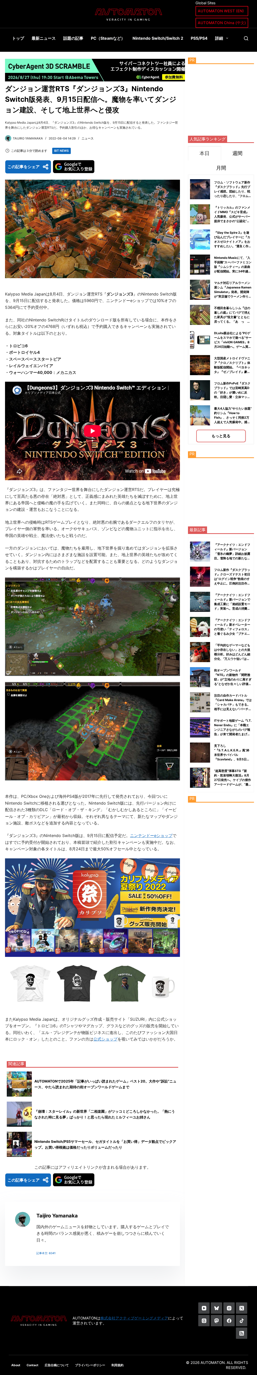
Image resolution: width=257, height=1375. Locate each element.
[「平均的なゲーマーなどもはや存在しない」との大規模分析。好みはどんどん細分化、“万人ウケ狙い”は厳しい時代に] (200, 652)
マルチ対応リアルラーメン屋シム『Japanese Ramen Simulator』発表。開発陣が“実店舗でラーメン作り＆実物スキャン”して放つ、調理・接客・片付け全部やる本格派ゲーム (232, 296)
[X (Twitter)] (241, 1308)
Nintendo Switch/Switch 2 (158, 38)
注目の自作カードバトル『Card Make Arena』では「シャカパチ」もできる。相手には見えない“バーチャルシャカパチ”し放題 (233, 704)
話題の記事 (73, 38)
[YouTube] (204, 1308)
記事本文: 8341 (45, 1253)
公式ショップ (105, 1039)
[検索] (246, 38)
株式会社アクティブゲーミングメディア (134, 1318)
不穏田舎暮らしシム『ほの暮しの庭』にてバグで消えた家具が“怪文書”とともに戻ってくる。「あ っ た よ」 (232, 317)
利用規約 (117, 1365)
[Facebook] (229, 1320)
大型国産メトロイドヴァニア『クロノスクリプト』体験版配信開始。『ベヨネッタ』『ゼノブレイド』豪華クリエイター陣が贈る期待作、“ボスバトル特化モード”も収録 (232, 371)
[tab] (204, 153)
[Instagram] (229, 1308)
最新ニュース (44, 38)
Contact (32, 1365)
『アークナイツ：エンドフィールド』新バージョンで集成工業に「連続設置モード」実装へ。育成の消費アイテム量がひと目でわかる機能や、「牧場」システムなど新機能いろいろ (232, 608)
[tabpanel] (221, 309)
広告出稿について (57, 1365)
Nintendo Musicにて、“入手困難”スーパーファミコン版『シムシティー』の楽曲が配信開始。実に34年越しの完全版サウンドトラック (232, 267)
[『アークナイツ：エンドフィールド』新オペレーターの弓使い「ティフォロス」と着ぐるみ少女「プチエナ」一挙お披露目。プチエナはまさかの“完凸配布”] (200, 627)
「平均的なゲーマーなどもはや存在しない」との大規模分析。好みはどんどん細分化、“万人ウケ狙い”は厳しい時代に (232, 654)
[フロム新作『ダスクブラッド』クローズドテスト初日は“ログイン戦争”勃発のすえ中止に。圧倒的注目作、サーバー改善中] (200, 577)
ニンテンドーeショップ (151, 835)
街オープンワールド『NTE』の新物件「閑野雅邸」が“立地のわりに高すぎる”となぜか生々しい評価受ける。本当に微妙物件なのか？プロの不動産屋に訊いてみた (232, 683)
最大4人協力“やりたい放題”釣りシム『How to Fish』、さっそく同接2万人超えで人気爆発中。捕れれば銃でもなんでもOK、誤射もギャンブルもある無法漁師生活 (233, 422)
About (15, 1365)
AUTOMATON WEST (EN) (221, 11)
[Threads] (204, 1320)
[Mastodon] (216, 1320)
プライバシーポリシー (90, 1365)
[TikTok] (241, 1320)
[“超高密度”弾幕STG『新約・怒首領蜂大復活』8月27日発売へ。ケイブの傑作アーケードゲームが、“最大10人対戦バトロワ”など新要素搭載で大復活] (200, 778)
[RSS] (241, 1333)
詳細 (219, 38)
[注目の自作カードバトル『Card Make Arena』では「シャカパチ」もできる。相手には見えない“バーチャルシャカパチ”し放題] (200, 702)
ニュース (88, 138)
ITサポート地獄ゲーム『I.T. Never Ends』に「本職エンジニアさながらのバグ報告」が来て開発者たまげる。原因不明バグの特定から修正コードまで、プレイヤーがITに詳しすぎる (233, 734)
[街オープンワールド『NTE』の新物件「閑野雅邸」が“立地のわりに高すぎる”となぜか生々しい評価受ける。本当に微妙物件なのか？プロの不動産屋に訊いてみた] (200, 677)
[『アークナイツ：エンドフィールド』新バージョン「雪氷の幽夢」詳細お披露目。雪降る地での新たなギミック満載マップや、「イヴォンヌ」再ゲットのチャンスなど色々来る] (200, 552)
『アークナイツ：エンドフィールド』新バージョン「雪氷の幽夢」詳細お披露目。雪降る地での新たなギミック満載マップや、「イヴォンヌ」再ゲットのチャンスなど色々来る (232, 558)
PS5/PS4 (199, 38)
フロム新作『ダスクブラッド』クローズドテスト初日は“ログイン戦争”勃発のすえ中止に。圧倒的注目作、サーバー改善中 (232, 579)
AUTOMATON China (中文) (222, 22)
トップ (18, 38)
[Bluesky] (216, 1308)
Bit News (61, 151)
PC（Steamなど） (108, 38)
